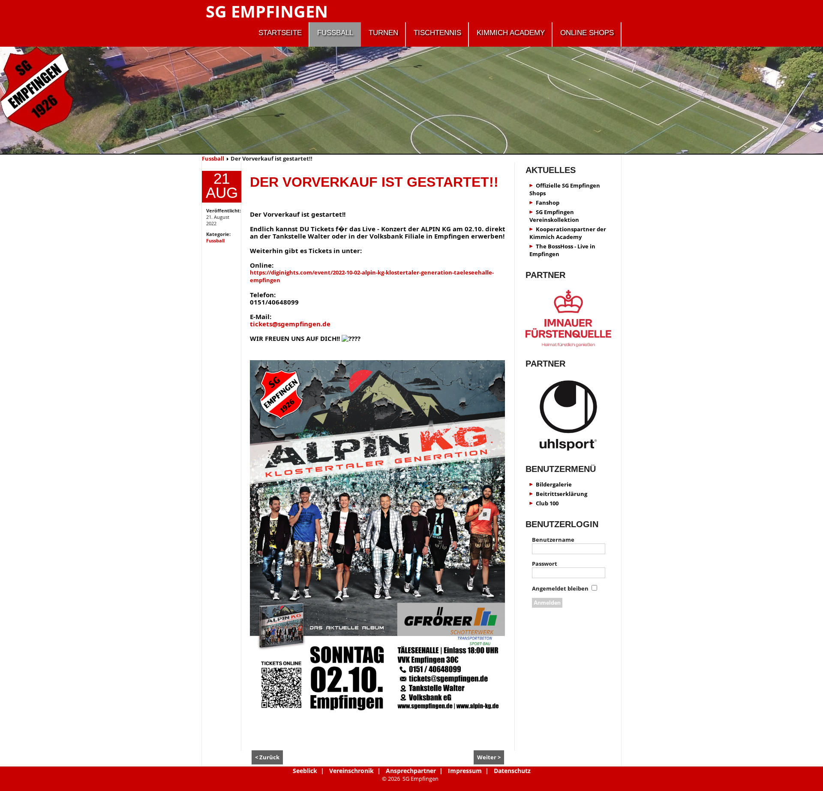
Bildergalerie (554, 484)
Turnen (383, 33)
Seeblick (305, 771)
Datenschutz (512, 771)
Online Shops (587, 33)
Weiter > (489, 757)
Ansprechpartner (411, 771)
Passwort (544, 563)
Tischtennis (437, 33)
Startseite (280, 33)
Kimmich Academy (511, 33)
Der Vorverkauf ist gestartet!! (374, 182)
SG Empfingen (267, 11)
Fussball (335, 33)
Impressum (465, 771)
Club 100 (547, 503)
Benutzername (553, 539)
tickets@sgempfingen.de (290, 323)
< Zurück (267, 757)
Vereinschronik (351, 771)
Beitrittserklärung (561, 494)
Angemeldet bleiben (560, 588)
